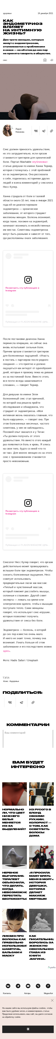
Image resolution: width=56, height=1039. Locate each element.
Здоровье (7, 13)
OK (28, 1029)
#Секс (5, 681)
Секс (5, 60)
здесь (6, 651)
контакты (7, 993)
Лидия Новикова (20, 130)
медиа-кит (48, 993)
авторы (27, 993)
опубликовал (39, 161)
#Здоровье (14, 681)
